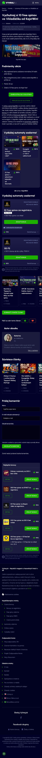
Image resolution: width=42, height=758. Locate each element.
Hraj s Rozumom (9, 657)
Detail (7, 479)
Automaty (7, 27)
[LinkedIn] (15, 341)
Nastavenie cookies (12, 594)
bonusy (4, 113)
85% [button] (7, 263)
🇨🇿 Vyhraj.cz (8, 694)
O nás (6, 667)
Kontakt (6, 671)
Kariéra (6, 675)
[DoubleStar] (6, 505)
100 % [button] (17, 149)
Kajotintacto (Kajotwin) (17, 29)
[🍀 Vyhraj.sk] (9, 2)
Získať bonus (21, 222)
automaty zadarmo (31, 122)
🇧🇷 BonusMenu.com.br (11, 702)
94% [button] (7, 232)
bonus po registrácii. (20, 115)
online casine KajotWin (10, 106)
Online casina (8, 628)
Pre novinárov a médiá (11, 683)
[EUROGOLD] (6, 489)
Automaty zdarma (10, 624)
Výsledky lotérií (9, 632)
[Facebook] (21, 717)
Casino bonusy (9, 604)
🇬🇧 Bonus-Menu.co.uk (11, 698)
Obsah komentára (7, 424)
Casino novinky (14, 27)
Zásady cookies (9, 690)
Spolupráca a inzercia (11, 679)
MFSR (29, 588)
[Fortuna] (6, 538)
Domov (4, 8)
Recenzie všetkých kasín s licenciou (16, 649)
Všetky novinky (7, 29)
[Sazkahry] (6, 522)
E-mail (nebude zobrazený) (11, 415)
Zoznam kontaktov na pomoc (14, 646)
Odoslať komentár (11, 446)
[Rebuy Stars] (6, 473)
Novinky (10, 8)
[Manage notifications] (4, 753)
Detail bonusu (31, 232)
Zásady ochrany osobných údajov (15, 686)
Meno (4, 405)
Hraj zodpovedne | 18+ (11, 642)
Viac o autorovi (33, 350)
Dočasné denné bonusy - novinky (27, 27)
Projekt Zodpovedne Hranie (13, 653)
